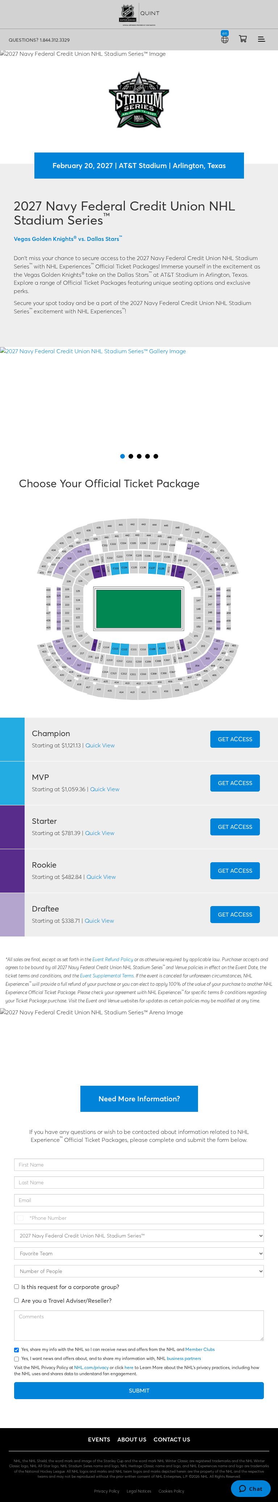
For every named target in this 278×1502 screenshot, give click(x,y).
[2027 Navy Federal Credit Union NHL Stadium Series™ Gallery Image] (139, 399)
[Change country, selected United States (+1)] (21, 1218)
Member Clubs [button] (200, 1349)
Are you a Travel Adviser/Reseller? (66, 1300)
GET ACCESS (235, 739)
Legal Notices (139, 1491)
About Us (131, 1439)
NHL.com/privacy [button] (91, 1367)
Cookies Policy (171, 1491)
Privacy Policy (106, 1491)
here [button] (129, 1367)
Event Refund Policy (113, 959)
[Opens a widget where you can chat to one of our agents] (251, 1489)
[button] (139, 21)
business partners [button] (184, 1358)
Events (99, 1439)
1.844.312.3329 (55, 40)
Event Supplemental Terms (107, 976)
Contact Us (171, 1439)
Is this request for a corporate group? (70, 1286)
